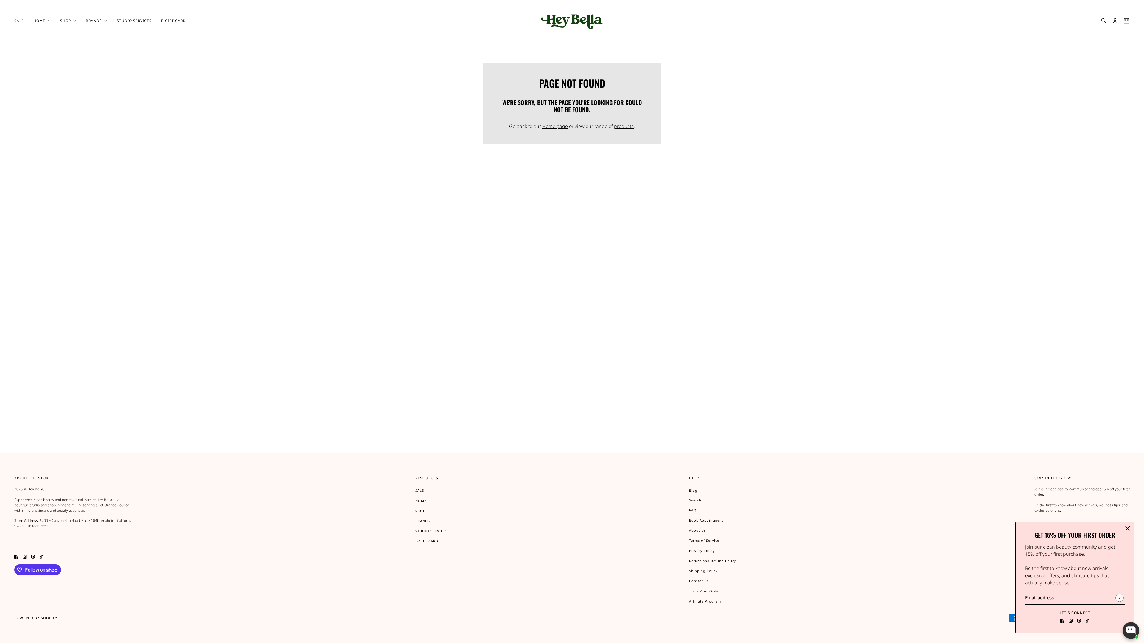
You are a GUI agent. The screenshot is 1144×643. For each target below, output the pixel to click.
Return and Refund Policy (712, 560)
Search (695, 500)
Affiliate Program (705, 601)
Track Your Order (704, 591)
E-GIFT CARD (426, 541)
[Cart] (1126, 21)
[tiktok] (1087, 620)
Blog (693, 490)
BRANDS (422, 521)
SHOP (420, 510)
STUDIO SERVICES (431, 531)
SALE (419, 490)
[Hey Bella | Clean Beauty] (572, 21)
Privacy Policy (702, 550)
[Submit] (1119, 598)
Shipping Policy (703, 571)
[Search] (1104, 21)
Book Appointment (706, 520)
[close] (1128, 528)
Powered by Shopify (35, 617)
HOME (420, 500)
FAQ (693, 510)
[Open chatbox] (1131, 630)
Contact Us (699, 581)
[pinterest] (1079, 620)
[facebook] (1062, 620)
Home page (555, 126)
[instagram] (1070, 620)
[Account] (1115, 21)
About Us (697, 530)
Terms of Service (704, 540)
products (624, 126)
